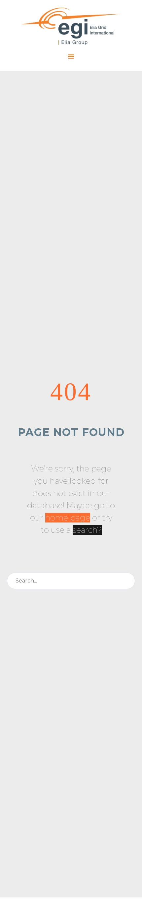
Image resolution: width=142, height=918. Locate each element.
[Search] (127, 581)
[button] (71, 56)
